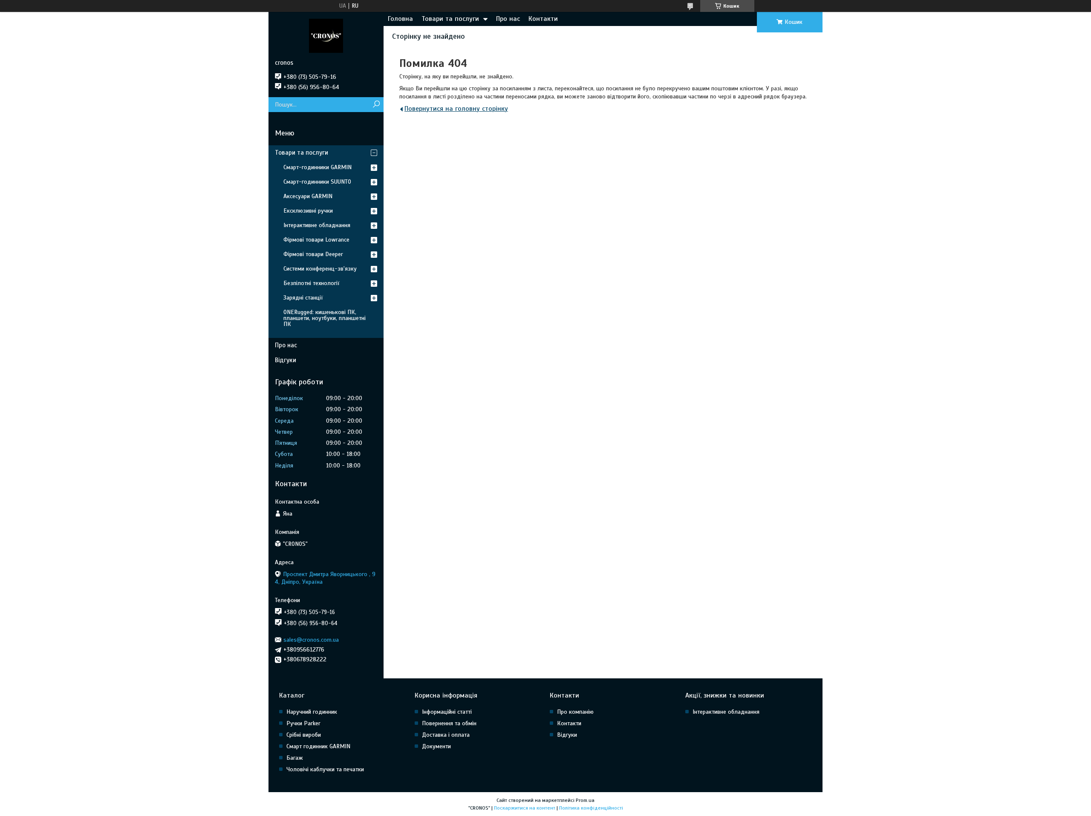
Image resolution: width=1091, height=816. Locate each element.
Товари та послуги (450, 18)
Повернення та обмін (449, 723)
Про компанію (575, 711)
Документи (436, 746)
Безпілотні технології (311, 283)
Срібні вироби (303, 734)
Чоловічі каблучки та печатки (325, 769)
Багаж (294, 757)
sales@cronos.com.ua (311, 639)
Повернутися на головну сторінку (456, 108)
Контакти (543, 18)
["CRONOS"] (326, 35)
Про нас (508, 18)
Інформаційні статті (447, 711)
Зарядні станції (303, 297)
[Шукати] (376, 104)
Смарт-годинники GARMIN (317, 167)
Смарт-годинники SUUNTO (317, 181)
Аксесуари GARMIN (307, 196)
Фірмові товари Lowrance (316, 239)
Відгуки (285, 360)
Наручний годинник (311, 711)
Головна (400, 18)
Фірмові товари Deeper (313, 254)
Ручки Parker (303, 723)
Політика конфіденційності (591, 808)
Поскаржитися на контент (524, 808)
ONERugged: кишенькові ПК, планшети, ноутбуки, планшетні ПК (324, 318)
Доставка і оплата (446, 734)
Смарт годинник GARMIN (318, 746)
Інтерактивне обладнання (316, 225)
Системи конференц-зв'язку (320, 268)
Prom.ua (585, 800)
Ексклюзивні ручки (308, 210)
